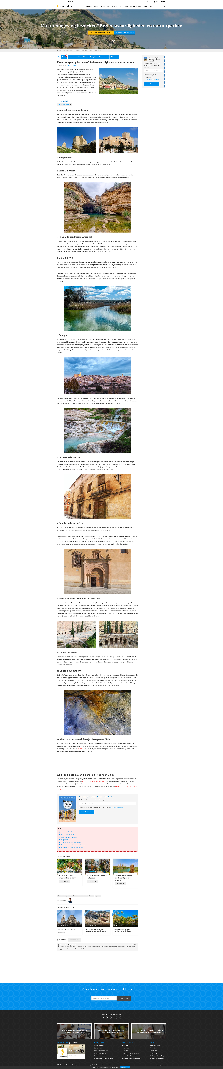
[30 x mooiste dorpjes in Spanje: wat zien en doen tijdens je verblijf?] (97, 867)
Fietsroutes (116, 6)
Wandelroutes (154, 1053)
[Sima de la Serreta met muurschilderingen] (97, 712)
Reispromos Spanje (67, 834)
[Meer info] (151, 7)
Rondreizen (105, 6)
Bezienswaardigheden (64, 896)
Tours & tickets (84, 57)
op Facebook (67, 1043)
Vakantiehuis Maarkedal (157, 1058)
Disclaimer (98, 1065)
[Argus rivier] (97, 430)
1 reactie (75, 65)
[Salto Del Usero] (97, 207)
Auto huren (115, 57)
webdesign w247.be (161, 1065)
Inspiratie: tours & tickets (69, 837)
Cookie (93, 1065)
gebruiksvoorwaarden (116, 807)
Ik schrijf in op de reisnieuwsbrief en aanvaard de (102, 807)
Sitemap (111, 1065)
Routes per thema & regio (157, 1056)
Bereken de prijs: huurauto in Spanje (73, 845)
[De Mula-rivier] (97, 308)
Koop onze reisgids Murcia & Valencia (94, 781)
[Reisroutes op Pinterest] (159, 2)
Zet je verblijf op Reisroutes (130, 1053)
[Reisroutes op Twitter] (157, 2)
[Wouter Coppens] (70, 900)
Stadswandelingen (92, 6)
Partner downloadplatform (130, 1056)
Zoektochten (98, 1048)
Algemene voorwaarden (81, 1065)
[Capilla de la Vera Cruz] (97, 571)
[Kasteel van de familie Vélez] (76, 140)
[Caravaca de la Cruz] (97, 496)
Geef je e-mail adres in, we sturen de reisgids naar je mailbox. (97, 800)
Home (60, 50)
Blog (145, 6)
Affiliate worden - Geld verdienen (132, 1058)
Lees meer (64, 881)
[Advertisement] (97, 964)
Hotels (65, 56)
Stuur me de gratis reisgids (126, 32)
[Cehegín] (97, 375)
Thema (124, 6)
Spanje (67, 50)
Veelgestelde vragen (100, 1053)
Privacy (89, 1065)
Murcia (80, 749)
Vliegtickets (94, 57)
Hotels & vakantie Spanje (69, 832)
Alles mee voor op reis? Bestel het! (72, 847)
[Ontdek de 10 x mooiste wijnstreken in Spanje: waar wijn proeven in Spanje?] (69, 867)
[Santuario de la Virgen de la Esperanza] (76, 634)
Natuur (91, 896)
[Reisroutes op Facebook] (154, 2)
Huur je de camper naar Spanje (71, 842)
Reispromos (73, 57)
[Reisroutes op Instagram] (162, 2)
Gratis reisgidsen (135, 6)
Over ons (125, 1050)
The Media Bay (61, 1065)
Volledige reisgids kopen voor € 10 (101, 32)
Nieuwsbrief (125, 1048)
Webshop (71, 2)
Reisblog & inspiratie (100, 1056)
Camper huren (105, 57)
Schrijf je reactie (74, 940)
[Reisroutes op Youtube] (164, 2)
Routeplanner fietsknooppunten (103, 1058)
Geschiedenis (77, 896)
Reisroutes (64, 6)
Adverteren (62, 2)
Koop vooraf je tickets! (101, 1050)
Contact (116, 1065)
